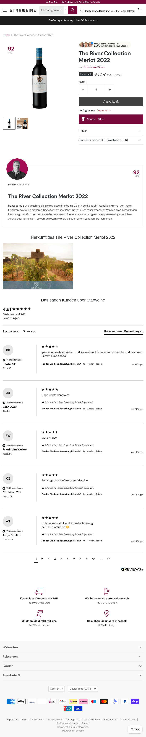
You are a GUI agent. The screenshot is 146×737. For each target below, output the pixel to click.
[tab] (123, 332)
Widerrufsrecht (127, 719)
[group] (21, 309)
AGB (24, 719)
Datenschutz (37, 719)
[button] (9, 123)
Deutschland (81, 688)
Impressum (12, 719)
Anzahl (82, 82)
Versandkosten (92, 719)
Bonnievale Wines (94, 67)
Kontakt (86, 723)
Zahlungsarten (73, 719)
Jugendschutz (55, 719)
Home (6, 35)
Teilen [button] (99, 363)
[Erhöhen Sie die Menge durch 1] (109, 89)
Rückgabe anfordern (67, 723)
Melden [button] (90, 363)
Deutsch (54, 688)
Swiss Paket (110, 719)
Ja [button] (84, 363)
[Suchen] (72, 10)
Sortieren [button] (10, 331)
